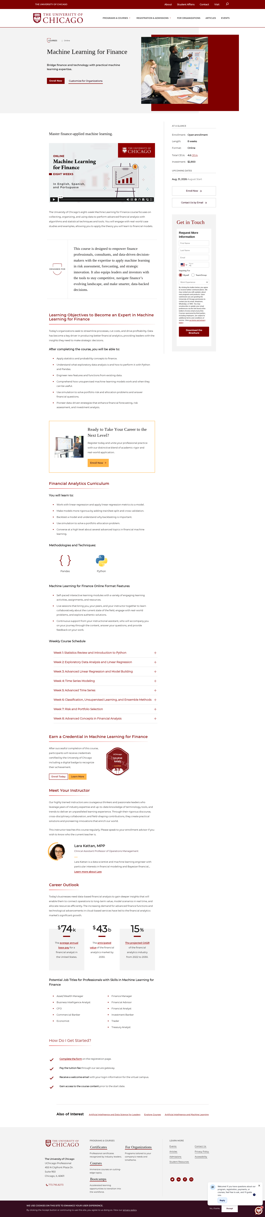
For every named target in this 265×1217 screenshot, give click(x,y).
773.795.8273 (55, 1184)
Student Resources (179, 1162)
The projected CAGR (137, 942)
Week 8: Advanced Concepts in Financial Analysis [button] (88, 718)
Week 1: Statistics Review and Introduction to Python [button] (90, 652)
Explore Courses (152, 1114)
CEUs (195, 155)
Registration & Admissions (153, 18)
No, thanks (215, 1208)
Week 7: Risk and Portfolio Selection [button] (78, 709)
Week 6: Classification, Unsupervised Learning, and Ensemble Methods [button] (103, 699)
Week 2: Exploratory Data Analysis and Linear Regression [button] (93, 662)
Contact (204, 4)
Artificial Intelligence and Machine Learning (187, 1114)
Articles (211, 18)
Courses (96, 1163)
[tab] (105, 652)
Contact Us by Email (192, 202)
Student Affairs (185, 4)
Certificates (98, 1147)
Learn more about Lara (88, 871)
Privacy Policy (202, 1151)
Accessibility (201, 1156)
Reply (222, 1200)
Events (225, 18)
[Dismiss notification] (259, 1185)
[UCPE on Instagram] (191, 1179)
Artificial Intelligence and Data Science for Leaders (114, 1114)
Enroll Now (55, 80)
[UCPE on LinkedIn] (179, 1179)
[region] (237, 1190)
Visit (216, 4)
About (168, 4)
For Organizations (188, 18)
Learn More (77, 776)
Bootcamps (98, 1179)
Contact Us (200, 1146)
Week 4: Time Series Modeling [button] (74, 681)
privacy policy (130, 1210)
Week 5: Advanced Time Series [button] (74, 690)
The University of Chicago (51, 4)
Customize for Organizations (85, 80)
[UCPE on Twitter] (172, 1179)
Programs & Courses (115, 18)
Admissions (175, 1156)
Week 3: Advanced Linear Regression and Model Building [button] (93, 671)
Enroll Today (58, 776)
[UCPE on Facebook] (185, 1179)
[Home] (58, 18)
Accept (229, 1208)
